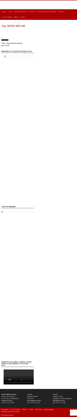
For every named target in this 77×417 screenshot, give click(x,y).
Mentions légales (49, 409)
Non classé (5, 40)
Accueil (4, 11)
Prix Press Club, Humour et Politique (46, 11)
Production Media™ (8, 415)
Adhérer (16, 17)
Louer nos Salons (15, 409)
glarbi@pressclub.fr (59, 401)
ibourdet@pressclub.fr (34, 401)
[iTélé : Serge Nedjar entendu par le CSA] (12, 35)
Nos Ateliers (61, 11)
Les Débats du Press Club (20, 11)
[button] (73, 12)
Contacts (22, 17)
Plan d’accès (38, 409)
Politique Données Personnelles (10, 412)
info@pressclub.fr (7, 401)
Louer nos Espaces (7, 17)
